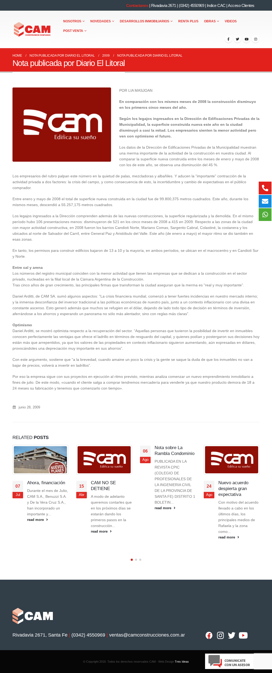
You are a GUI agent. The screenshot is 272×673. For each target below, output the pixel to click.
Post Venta (73, 31)
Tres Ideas (182, 661)
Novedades (100, 21)
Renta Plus (188, 21)
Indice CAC (216, 5)
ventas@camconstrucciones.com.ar (147, 635)
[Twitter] (237, 39)
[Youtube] (246, 39)
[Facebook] (228, 39)
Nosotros (72, 21)
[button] (132, 559)
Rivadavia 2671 (163, 5)
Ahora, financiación (46, 482)
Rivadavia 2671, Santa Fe (39, 635)
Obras (210, 21)
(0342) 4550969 (191, 5)
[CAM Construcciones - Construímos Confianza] (32, 29)
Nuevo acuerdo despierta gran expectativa (233, 488)
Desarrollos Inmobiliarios (144, 21)
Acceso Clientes (241, 5)
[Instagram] (255, 39)
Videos (231, 21)
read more (36, 520)
